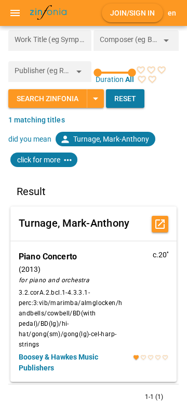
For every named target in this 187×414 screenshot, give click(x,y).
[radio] (140, 70)
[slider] (115, 72)
